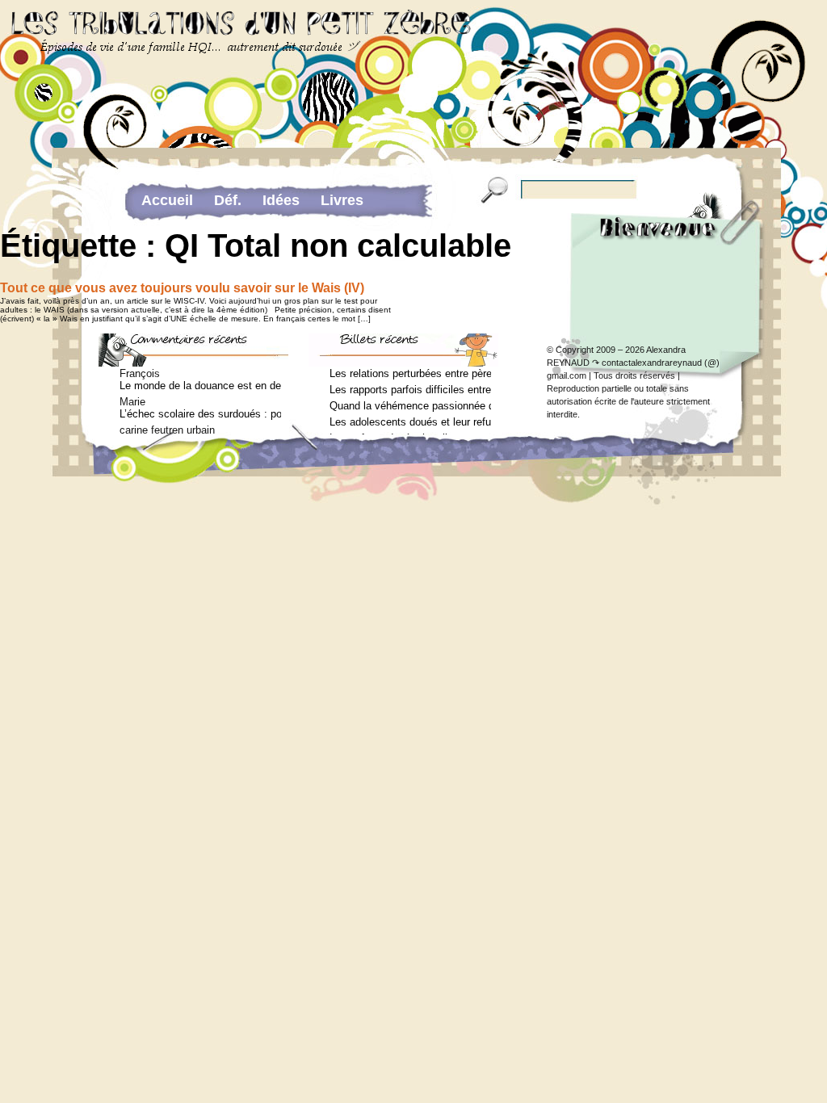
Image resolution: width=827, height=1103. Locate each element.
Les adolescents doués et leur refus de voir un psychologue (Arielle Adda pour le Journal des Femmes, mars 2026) (410, 422)
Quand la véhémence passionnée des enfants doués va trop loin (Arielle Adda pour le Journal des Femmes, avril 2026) (410, 406)
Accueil (167, 200)
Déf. (227, 200)
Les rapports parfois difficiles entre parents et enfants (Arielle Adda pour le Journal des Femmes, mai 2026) (410, 390)
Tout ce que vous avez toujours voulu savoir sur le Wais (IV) (182, 288)
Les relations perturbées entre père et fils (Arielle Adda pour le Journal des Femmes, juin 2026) (410, 373)
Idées (281, 200)
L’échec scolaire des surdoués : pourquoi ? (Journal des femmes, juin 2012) (200, 414)
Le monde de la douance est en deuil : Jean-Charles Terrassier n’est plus (200, 386)
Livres (342, 200)
